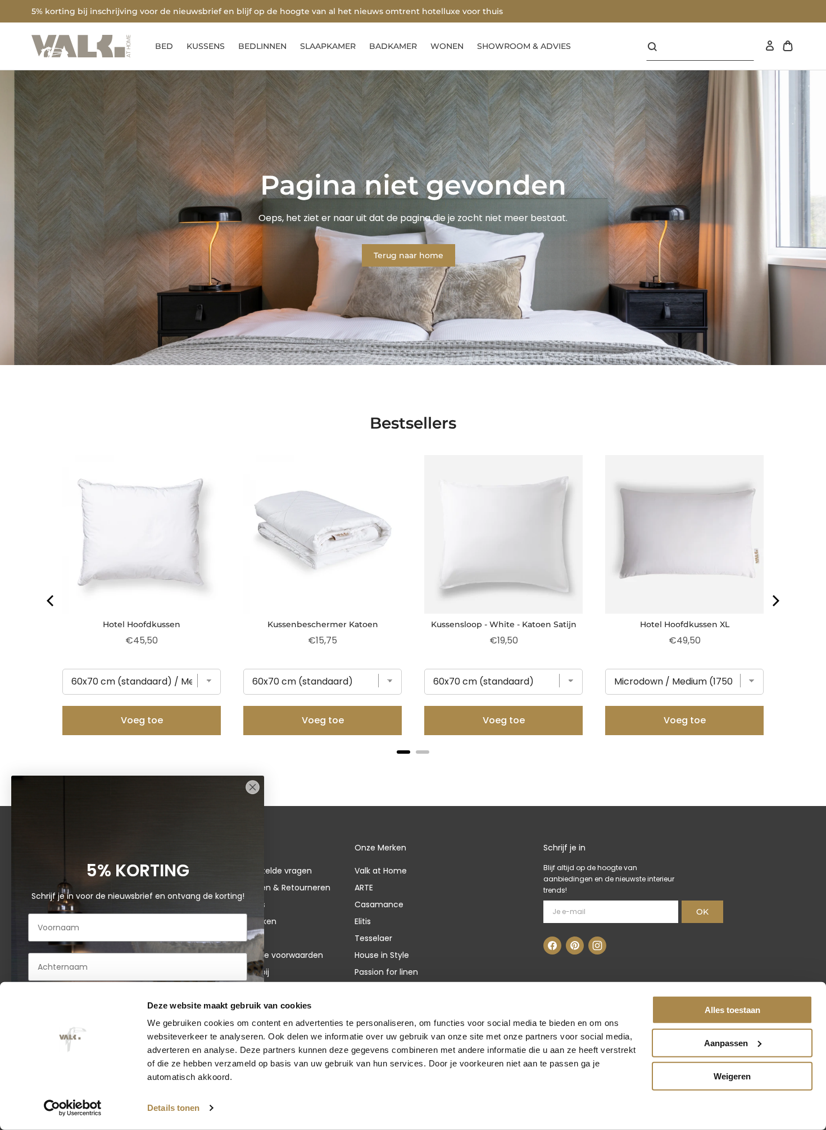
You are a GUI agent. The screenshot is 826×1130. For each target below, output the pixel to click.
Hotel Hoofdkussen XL (684, 624)
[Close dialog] (253, 787)
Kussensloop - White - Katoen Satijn (504, 624)
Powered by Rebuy (413, 767)
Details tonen (173, 1108)
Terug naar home (408, 255)
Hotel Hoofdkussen (141, 624)
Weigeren (732, 1076)
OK (702, 912)
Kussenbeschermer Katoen (322, 624)
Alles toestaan (732, 1010)
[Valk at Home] (80, 46)
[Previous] (51, 600)
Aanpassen (726, 1043)
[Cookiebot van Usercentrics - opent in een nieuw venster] (73, 1108)
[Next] (775, 600)
